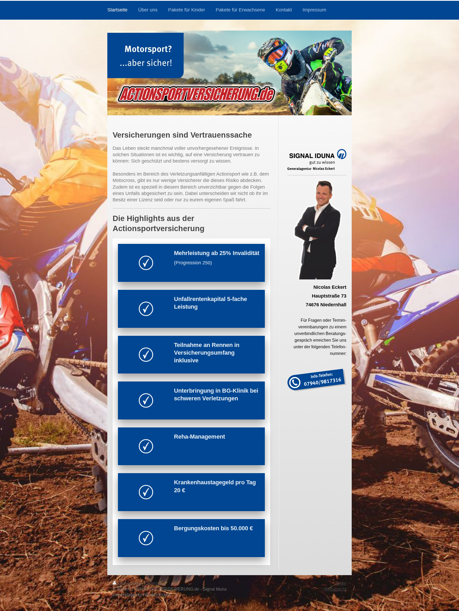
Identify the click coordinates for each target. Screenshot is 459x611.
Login (341, 583)
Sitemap (154, 583)
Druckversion (130, 583)
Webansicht (335, 589)
